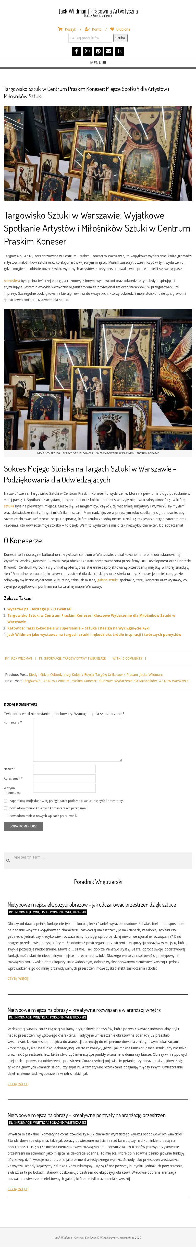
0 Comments (132, 658)
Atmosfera (12, 281)
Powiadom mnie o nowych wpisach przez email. (43, 815)
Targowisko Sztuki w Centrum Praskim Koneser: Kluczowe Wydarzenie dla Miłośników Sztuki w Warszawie (105, 681)
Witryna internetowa (12, 790)
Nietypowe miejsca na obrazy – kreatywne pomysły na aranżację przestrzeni (87, 1114)
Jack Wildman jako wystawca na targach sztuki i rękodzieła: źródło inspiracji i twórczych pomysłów (94, 635)
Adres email (13, 778)
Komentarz (13, 722)
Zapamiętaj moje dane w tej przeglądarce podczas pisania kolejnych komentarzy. (66, 801)
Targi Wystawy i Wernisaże (84, 658)
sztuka (9, 506)
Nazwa (10, 769)
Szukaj (120, 38)
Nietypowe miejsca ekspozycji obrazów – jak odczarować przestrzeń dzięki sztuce (92, 904)
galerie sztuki (107, 580)
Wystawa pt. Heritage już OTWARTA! (39, 609)
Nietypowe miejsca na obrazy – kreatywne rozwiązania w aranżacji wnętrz (84, 1009)
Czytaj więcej (18, 979)
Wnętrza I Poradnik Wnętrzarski (59, 912)
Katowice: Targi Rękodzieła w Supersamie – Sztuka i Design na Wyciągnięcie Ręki (78, 628)
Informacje (53, 658)
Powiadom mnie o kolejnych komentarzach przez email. (48, 808)
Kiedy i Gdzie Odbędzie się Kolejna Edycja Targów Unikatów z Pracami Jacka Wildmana (96, 675)
